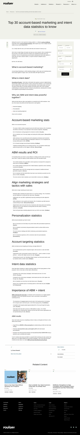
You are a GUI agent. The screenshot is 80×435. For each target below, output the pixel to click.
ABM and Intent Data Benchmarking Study (37, 339)
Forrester (15, 228)
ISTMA (27, 141)
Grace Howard (42, 31)
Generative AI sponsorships (38, 406)
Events (4, 410)
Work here (21, 408)
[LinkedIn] (7, 42)
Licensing (50, 412)
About (20, 402)
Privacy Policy (50, 432)
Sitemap (20, 410)
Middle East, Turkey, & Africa (69, 414)
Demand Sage (38, 147)
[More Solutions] (53, 4)
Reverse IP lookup (37, 412)
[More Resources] (69, 4)
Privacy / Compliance (52, 406)
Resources (66, 4)
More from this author (16, 353)
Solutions (51, 4)
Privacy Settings (60, 432)
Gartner (24, 170)
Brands (36, 4)
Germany (65, 410)
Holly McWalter (60, 354)
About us (73, 4)
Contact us (69, 1)
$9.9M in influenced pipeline (26, 325)
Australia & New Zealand (68, 406)
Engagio (37, 255)
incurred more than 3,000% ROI (40, 332)
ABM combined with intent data (19, 294)
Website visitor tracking (38, 414)
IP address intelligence (38, 410)
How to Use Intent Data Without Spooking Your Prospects (14, 385)
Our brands (5, 402)
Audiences (43, 4)
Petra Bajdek (60, 356)
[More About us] (76, 4)
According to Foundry (17, 82)
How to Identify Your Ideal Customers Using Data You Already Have (39, 385)
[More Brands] (38, 4)
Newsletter (21, 404)
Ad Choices (55, 432)
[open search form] (76, 1)
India (65, 412)
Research (58, 4)
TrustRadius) (45, 302)
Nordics (65, 416)
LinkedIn (20, 207)
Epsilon (15, 225)
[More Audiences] (46, 4)
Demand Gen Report (29, 202)
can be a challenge (45, 42)
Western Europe (67, 419)
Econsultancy (16, 236)
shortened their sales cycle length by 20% (27, 328)
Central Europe (66, 408)
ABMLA (26, 163)
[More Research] (61, 4)
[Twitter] (7, 45)
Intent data (35, 408)
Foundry (45, 129)
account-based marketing (26, 43)
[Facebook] (7, 44)
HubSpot (37, 143)
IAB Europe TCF (52, 416)
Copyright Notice (52, 410)
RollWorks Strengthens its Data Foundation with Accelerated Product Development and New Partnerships (63, 386)
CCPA (50, 414)
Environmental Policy (52, 408)
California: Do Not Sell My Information (70, 432)
